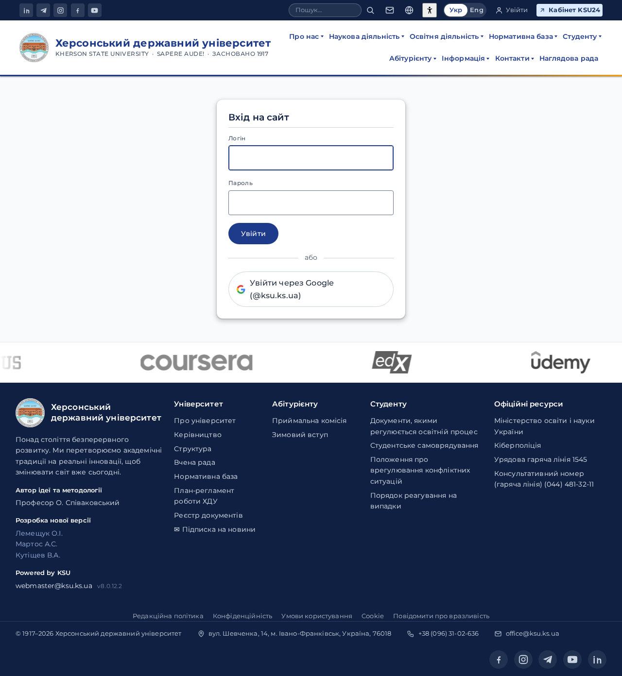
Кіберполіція (517, 445)
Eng (476, 10)
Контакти (512, 58)
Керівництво (198, 434)
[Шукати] (370, 10)
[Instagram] (60, 10)
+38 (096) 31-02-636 (448, 633)
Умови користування (316, 616)
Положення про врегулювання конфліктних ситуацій (420, 470)
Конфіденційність (242, 616)
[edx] (387, 362)
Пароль (240, 182)
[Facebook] (78, 10)
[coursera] (191, 362)
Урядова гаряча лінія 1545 (540, 459)
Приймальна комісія (309, 420)
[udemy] (556, 362)
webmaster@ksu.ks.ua (54, 585)
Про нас (304, 36)
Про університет (205, 420)
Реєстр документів (208, 515)
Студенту (580, 36)
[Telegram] (43, 10)
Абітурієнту (410, 58)
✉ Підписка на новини (215, 529)
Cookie (373, 616)
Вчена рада (194, 462)
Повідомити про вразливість (441, 616)
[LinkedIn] (26, 10)
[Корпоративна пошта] (390, 10)
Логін (237, 138)
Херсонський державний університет (118, 633)
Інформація (463, 58)
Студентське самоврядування (424, 445)
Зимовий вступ (300, 434)
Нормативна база (521, 36)
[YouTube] (95, 10)
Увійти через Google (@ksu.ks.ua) (292, 289)
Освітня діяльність (444, 36)
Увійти (517, 10)
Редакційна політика (168, 616)
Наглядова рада (568, 58)
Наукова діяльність (364, 36)
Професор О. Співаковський (68, 502)
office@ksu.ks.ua (532, 633)
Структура (192, 448)
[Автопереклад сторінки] (409, 10)
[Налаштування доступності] (429, 10)
